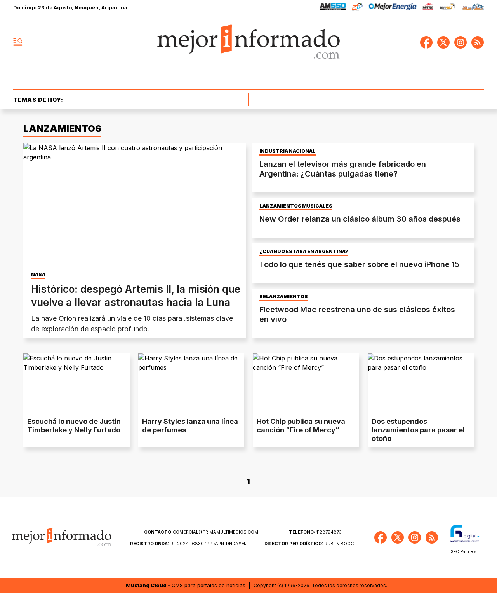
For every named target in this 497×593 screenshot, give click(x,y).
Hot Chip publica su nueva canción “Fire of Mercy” (301, 425)
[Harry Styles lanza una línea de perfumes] (191, 383)
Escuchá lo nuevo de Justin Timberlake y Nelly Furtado (74, 425)
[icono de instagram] (460, 42)
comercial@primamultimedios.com (201, 532)
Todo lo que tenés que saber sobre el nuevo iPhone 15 (359, 264)
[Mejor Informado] (248, 42)
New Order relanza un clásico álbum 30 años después (360, 219)
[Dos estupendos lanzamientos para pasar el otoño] (421, 383)
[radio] (333, 8)
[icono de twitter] (443, 42)
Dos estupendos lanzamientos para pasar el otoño (418, 430)
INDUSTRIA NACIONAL (287, 151)
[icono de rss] (477, 42)
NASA (38, 274)
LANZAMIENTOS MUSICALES (295, 206)
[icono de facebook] (426, 42)
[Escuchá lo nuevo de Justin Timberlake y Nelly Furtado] (76, 383)
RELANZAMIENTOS (283, 296)
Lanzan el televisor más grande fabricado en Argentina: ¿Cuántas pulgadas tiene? (342, 168)
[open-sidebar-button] (18, 42)
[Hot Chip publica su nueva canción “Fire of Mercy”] (306, 383)
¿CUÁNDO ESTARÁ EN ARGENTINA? (303, 251)
